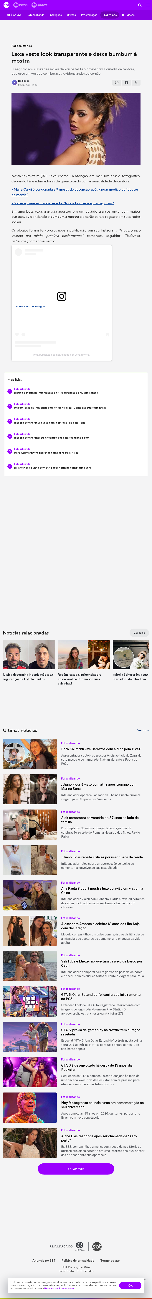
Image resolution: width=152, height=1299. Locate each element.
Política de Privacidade (59, 1288)
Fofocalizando (21, 46)
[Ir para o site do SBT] (97, 1246)
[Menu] (148, 5)
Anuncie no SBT (44, 1260)
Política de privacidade (78, 1260)
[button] (29, 664)
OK (130, 1285)
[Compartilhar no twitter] (136, 83)
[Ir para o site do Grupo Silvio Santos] (69, 1246)
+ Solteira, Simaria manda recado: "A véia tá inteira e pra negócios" (62, 203)
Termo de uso (110, 1260)
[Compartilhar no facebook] (126, 83)
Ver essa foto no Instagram (30, 306)
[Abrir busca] (139, 5)
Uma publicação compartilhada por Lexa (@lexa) (61, 354)
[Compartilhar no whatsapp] (116, 83)
